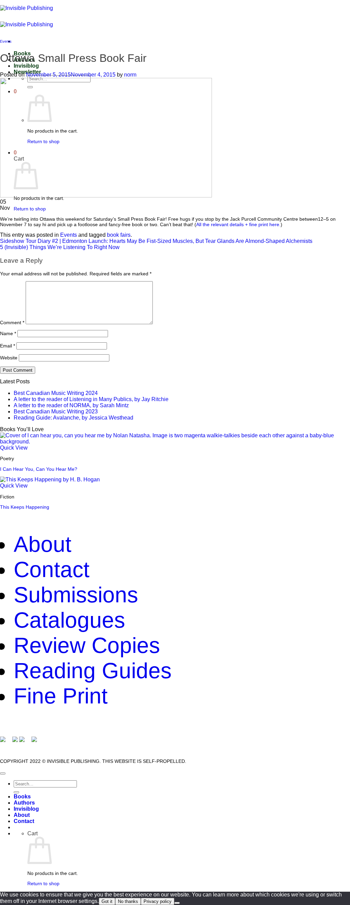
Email (7, 345)
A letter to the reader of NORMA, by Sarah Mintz (71, 405)
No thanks (128, 901)
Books (22, 796)
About (42, 544)
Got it (107, 901)
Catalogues (69, 620)
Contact (52, 569)
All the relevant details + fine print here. (238, 224)
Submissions (76, 594)
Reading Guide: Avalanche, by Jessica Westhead (73, 418)
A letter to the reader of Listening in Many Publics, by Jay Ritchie (91, 399)
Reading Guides (93, 670)
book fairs (119, 235)
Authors (24, 803)
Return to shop (30, 208)
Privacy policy (158, 901)
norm (130, 75)
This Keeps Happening (24, 507)
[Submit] (16, 792)
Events (6, 41)
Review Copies (87, 645)
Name (8, 333)
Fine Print (61, 696)
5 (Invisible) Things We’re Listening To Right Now (60, 247)
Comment (12, 322)
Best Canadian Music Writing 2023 (56, 411)
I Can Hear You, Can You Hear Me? (38, 469)
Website (8, 357)
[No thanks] (177, 903)
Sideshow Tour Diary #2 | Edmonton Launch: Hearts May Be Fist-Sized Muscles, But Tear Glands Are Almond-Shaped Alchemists (156, 241)
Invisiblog (26, 66)
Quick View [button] (14, 448)
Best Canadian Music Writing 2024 (56, 393)
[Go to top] (2, 773)
